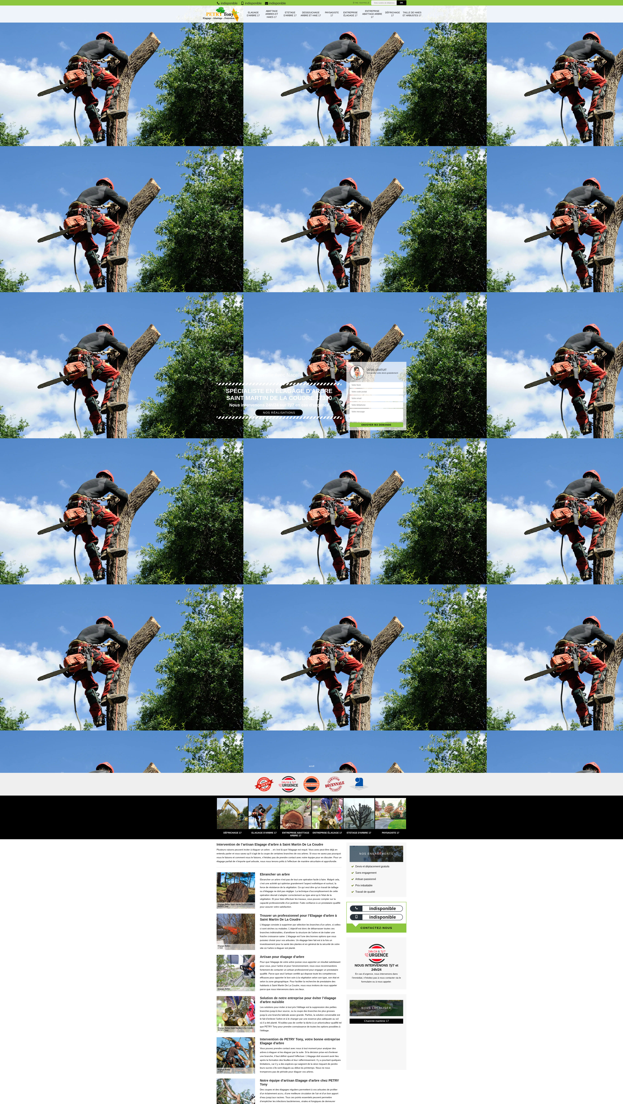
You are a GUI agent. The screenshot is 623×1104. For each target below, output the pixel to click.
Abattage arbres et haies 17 (271, 14)
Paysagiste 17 (332, 14)
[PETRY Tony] (220, 14)
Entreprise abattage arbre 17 (372, 14)
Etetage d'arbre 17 (290, 14)
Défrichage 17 (392, 14)
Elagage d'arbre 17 (253, 14)
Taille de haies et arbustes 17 (412, 14)
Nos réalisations (279, 412)
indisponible (229, 3)
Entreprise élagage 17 (350, 14)
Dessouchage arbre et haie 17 (311, 14)
